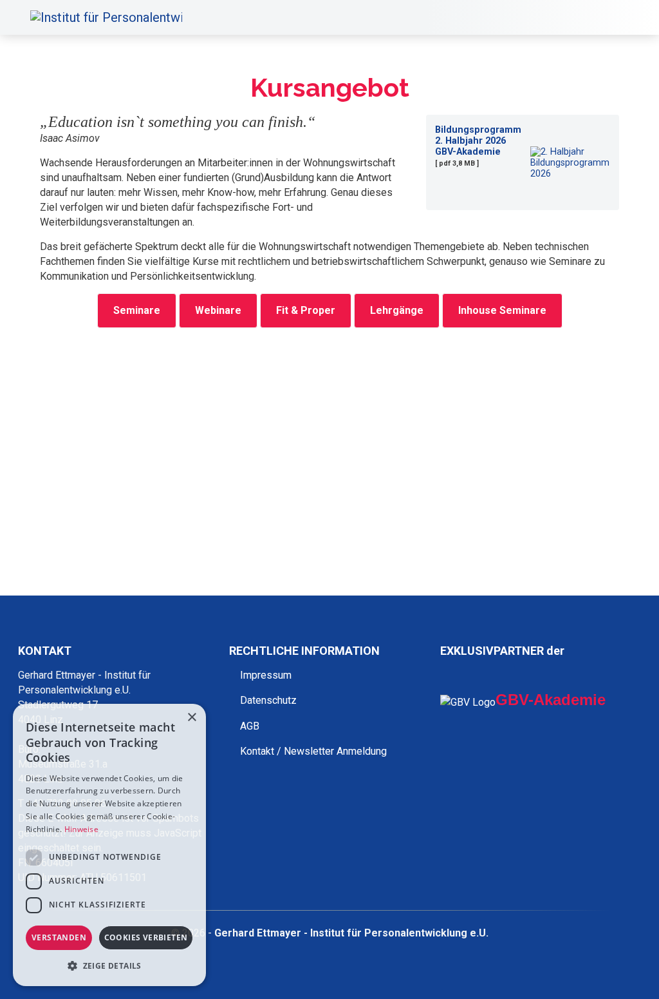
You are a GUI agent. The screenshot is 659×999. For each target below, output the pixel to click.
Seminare (136, 310)
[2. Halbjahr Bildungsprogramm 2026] (566, 162)
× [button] (191, 718)
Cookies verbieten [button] (146, 937)
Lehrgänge (396, 310)
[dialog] (109, 845)
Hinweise (81, 829)
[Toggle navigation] (624, 17)
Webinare (218, 310)
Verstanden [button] (59, 937)
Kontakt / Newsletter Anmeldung (313, 751)
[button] (109, 965)
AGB (249, 726)
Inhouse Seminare (502, 310)
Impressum (266, 675)
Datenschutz (268, 700)
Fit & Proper (305, 310)
